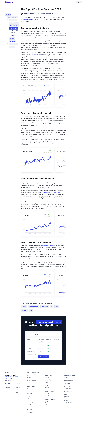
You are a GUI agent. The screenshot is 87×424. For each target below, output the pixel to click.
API (43, 2)
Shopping (66, 397)
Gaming (66, 377)
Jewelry (47, 395)
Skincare (29, 377)
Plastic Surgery (30, 384)
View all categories (35, 372)
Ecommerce (66, 396)
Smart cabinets (13, 33)
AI (64, 385)
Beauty (28, 375)
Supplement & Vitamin (32, 402)
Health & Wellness (31, 401)
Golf (46, 404)
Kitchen (24, 306)
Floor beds (12, 32)
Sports (46, 402)
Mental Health (30, 409)
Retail (65, 394)
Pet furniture (12, 35)
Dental (28, 416)
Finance (66, 400)
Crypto (65, 404)
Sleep (28, 407)
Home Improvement (33, 306)
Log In (73, 2)
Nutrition (29, 404)
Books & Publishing (68, 380)
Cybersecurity (67, 388)
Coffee (28, 391)
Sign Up (79, 2)
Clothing (47, 393)
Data (17, 389)
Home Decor (45, 306)
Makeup (28, 379)
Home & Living (48, 375)
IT (64, 390)
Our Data (47, 2)
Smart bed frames (14, 30)
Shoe (46, 396)
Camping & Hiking (49, 401)
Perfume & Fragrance (31, 380)
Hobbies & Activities (50, 399)
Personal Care (30, 412)
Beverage (29, 390)
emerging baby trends (58, 128)
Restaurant (29, 393)
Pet (51, 306)
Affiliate (18, 387)
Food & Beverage (31, 386)
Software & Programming (70, 386)
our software (27, 19)
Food (28, 388)
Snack (28, 395)
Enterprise (7, 386)
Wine (28, 398)
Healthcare (29, 411)
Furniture (47, 382)
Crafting (47, 406)
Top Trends (38, 2)
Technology (67, 383)
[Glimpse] (9, 2)
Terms (17, 392)
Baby (57, 306)
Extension (7, 387)
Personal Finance (68, 402)
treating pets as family (47, 245)
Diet (27, 414)
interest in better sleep (35, 54)
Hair (27, 382)
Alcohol (28, 396)
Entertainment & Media (69, 375)
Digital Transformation (69, 391)
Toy (31, 310)
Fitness (28, 406)
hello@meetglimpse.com (11, 378)
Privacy (18, 391)
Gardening (24, 310)
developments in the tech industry (52, 192)
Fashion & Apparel (49, 391)
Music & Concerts (68, 379)
